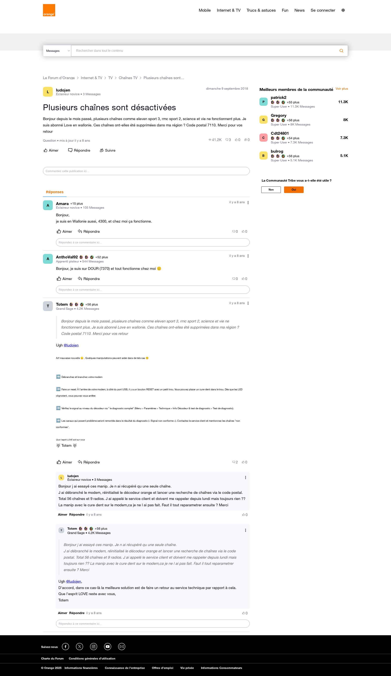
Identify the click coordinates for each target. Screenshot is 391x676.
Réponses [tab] (55, 192)
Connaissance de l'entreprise (125, 668)
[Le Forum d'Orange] (49, 10)
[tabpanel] (146, 414)
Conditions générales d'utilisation (92, 658)
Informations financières (81, 668)
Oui (294, 189)
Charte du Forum (52, 658)
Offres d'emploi (162, 668)
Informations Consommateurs (221, 668)
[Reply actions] (245, 478)
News (299, 10)
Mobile (205, 10)
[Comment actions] (248, 202)
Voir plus (342, 88)
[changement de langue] (343, 10)
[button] (62, 514)
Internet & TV (229, 10)
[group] (215, 140)
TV (110, 77)
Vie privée (187, 668)
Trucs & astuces (261, 10)
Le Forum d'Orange (59, 77)
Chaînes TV (128, 77)
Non (271, 189)
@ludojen (71, 345)
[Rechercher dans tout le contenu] (341, 51)
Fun (285, 10)
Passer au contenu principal (22, 3)
